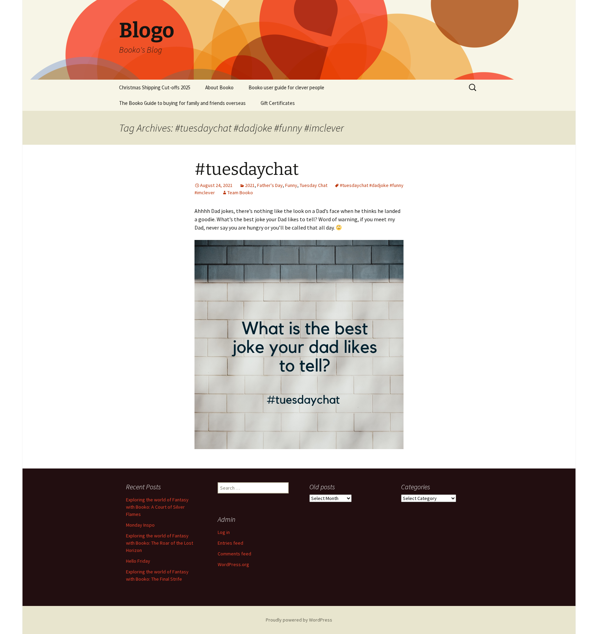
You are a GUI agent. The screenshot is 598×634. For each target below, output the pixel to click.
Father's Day (270, 185)
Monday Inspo (140, 525)
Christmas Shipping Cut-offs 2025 (154, 87)
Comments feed (234, 554)
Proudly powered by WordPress (299, 620)
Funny (291, 185)
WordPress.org (233, 564)
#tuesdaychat (246, 169)
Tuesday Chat (313, 185)
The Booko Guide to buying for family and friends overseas (182, 103)
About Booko (219, 87)
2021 (250, 185)
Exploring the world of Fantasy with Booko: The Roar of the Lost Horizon (159, 543)
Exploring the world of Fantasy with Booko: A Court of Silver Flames (157, 507)
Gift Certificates (278, 103)
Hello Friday (138, 561)
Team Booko (240, 192)
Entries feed (230, 543)
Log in (224, 532)
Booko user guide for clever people (286, 87)
